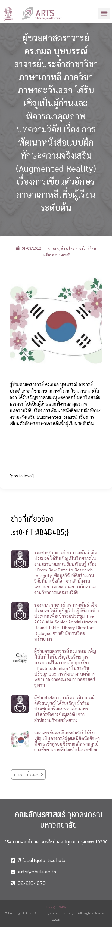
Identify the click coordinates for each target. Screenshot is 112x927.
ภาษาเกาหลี (61, 254)
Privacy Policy (56, 906)
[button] (104, 13)
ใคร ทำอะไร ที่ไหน (82, 248)
